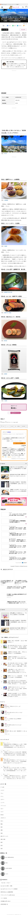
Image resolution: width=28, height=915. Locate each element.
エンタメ (2, 790)
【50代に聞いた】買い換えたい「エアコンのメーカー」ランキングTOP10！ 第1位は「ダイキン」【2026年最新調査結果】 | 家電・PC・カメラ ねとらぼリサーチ (14, 761)
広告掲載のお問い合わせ (5, 901)
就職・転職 (3, 839)
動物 (1, 824)
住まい (2, 820)
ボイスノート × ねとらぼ (12, 422)
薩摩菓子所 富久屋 (8, 292)
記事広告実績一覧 (4, 904)
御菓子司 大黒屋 (7, 312)
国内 (1, 827)
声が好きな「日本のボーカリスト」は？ (13, 706)
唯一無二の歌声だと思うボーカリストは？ (13, 724)
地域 (1, 833)
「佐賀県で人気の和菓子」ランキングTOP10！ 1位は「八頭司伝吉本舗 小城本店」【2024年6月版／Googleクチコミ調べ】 (17, 695)
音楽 (1, 848)
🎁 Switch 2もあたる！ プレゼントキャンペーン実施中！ (9, 4)
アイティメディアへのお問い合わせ (8, 895)
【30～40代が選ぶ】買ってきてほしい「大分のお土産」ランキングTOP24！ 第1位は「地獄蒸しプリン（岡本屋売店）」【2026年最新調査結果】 (17, 647)
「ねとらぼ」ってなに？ (5, 882)
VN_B (3, 422)
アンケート (2, 701)
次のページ (16, 412)
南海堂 (5, 373)
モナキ (6, 873)
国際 (1, 830)
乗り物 (2, 814)
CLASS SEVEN (8, 868)
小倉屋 (5, 400)
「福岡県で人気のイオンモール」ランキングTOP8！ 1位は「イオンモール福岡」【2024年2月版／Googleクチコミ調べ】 (17, 689)
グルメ (2, 793)
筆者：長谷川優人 (10, 61)
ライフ (2, 811)
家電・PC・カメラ (4, 836)
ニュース (2, 802)
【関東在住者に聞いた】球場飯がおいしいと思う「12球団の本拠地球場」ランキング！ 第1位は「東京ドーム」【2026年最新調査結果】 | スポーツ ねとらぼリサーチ (14, 746)
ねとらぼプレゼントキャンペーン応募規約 (9, 888)
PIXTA (5, 153)
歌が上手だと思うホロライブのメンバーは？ (13, 712)
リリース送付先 (4, 898)
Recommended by (19, 562)
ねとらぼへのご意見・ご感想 (6, 885)
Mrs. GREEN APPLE (9, 857)
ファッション (3, 805)
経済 (1, 845)
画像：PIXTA (25, 23)
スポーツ (2, 799)
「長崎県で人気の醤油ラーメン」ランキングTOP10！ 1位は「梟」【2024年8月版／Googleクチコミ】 (17, 658)
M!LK (6, 862)
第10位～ (14, 408)
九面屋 (5, 246)
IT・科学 (2, 787)
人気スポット (3, 817)
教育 (1, 842)
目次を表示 (23, 29)
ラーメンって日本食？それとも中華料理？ (13, 718)
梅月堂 (5, 340)
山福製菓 (6, 200)
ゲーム (2, 796)
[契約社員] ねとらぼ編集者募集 (7, 891)
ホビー (2, 808)
